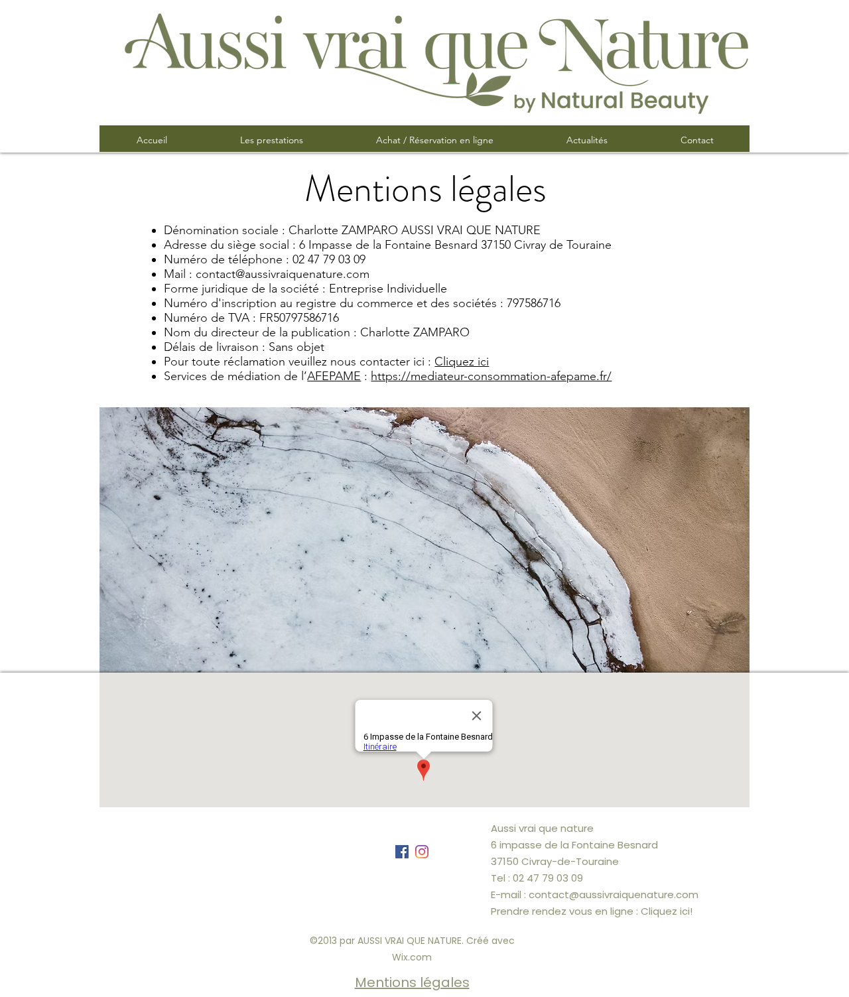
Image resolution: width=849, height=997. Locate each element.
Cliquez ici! (666, 911)
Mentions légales (412, 982)
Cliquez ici (461, 361)
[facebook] (402, 851)
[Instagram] (421, 851)
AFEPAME (334, 376)
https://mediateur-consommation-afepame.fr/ (491, 376)
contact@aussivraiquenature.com (282, 274)
